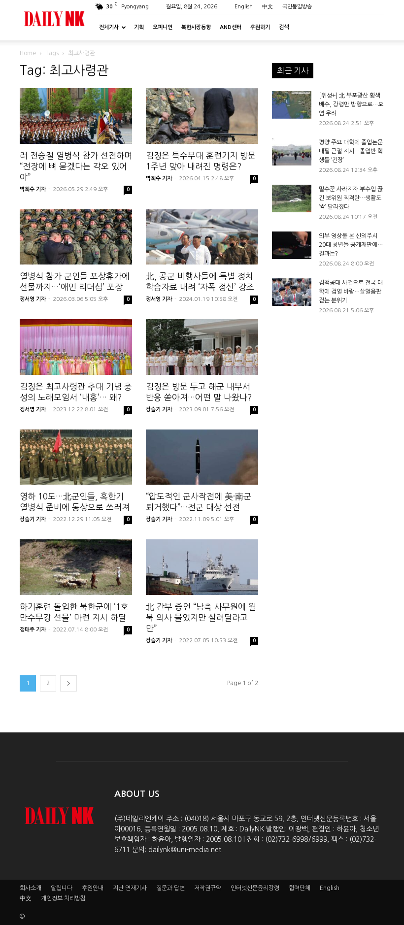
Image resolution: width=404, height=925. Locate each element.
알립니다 (61, 888)
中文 (267, 6)
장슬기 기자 (159, 409)
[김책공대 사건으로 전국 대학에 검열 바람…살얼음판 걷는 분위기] (291, 292)
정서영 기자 (33, 299)
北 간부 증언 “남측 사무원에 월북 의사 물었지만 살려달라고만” (201, 617)
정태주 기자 (33, 629)
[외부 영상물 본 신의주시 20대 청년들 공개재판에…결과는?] (291, 245)
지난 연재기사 (130, 888)
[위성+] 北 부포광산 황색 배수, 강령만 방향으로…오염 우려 (351, 104)
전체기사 (109, 27)
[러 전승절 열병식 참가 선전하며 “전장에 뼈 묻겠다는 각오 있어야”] (76, 116)
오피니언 (162, 27)
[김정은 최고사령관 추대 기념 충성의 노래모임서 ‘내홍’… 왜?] (76, 347)
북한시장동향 (196, 27)
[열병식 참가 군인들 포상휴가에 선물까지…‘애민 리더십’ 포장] (76, 237)
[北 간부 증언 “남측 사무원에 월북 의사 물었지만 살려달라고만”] (202, 567)
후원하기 (260, 27)
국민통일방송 (297, 6)
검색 (284, 27)
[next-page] (68, 683)
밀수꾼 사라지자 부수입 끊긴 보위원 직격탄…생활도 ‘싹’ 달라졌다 (351, 198)
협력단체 (299, 888)
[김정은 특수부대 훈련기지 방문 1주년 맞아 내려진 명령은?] (202, 116)
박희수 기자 (33, 189)
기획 (139, 27)
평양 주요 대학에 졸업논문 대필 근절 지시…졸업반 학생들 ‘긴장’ (351, 151)
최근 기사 (292, 70)
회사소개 (30, 888)
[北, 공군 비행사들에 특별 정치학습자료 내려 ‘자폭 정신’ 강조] (202, 237)
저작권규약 (207, 888)
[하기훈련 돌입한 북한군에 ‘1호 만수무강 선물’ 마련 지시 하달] (76, 567)
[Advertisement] (328, 416)
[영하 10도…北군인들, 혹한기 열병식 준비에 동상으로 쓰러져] (76, 457)
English (244, 6)
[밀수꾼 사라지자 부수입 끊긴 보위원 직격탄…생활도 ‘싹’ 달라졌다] (291, 198)
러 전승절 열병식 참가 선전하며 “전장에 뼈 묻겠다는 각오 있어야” (76, 166)
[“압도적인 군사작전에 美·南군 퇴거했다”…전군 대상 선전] (202, 457)
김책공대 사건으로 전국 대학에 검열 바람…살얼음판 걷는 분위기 (351, 291)
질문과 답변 (170, 888)
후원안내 (92, 888)
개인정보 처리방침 (63, 898)
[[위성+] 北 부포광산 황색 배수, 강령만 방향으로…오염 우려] (291, 105)
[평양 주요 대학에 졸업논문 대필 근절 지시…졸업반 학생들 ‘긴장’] (291, 151)
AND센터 (230, 27)
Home (28, 53)
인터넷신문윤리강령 (255, 888)
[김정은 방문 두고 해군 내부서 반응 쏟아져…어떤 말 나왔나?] (202, 347)
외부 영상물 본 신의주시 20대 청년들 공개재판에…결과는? (351, 245)
